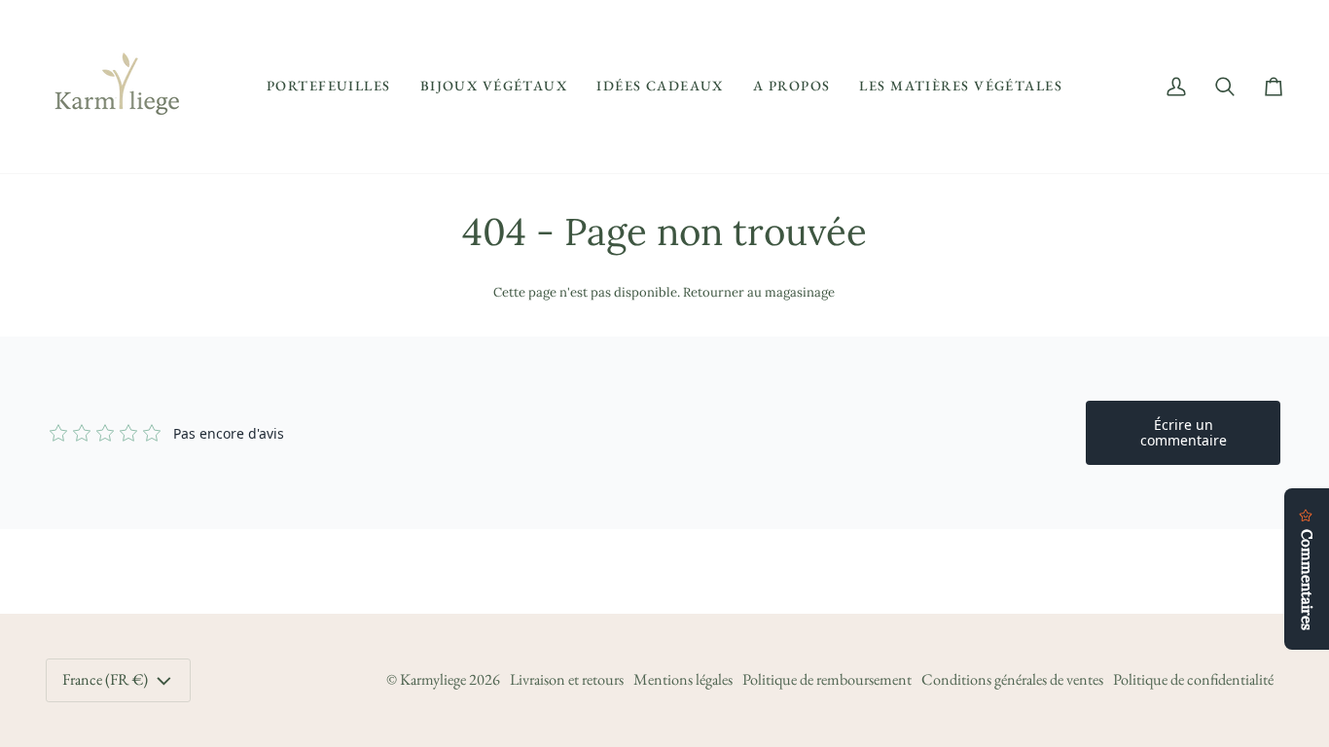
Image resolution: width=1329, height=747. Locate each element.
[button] (329, 86)
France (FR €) (105, 679)
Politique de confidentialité (1193, 679)
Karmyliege (433, 679)
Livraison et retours (567, 679)
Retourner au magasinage (759, 292)
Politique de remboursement (827, 679)
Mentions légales (683, 679)
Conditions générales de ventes (1012, 679)
